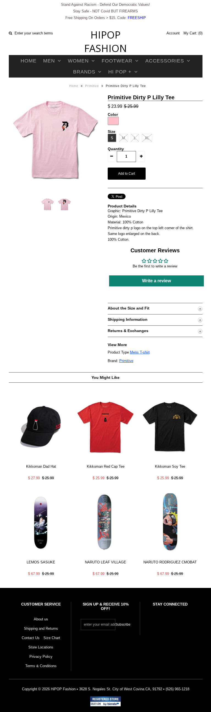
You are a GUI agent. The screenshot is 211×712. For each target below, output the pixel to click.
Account (173, 33)
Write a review (156, 280)
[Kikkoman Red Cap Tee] (105, 461)
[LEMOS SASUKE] (41, 557)
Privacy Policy (40, 657)
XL (147, 138)
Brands (84, 72)
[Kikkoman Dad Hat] (41, 461)
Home (29, 61)
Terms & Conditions (41, 666)
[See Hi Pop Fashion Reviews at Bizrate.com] (105, 701)
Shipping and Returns (41, 628)
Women (78, 61)
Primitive (92, 85)
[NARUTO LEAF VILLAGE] (105, 557)
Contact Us (31, 638)
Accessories (164, 61)
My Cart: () (193, 33)
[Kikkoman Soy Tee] (170, 461)
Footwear (117, 61)
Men (49, 61)
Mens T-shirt (140, 352)
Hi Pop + (120, 72)
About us (41, 619)
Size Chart (51, 638)
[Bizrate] (114, 704)
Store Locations (40, 647)
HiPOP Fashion (105, 41)
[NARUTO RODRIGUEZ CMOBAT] (170, 557)
